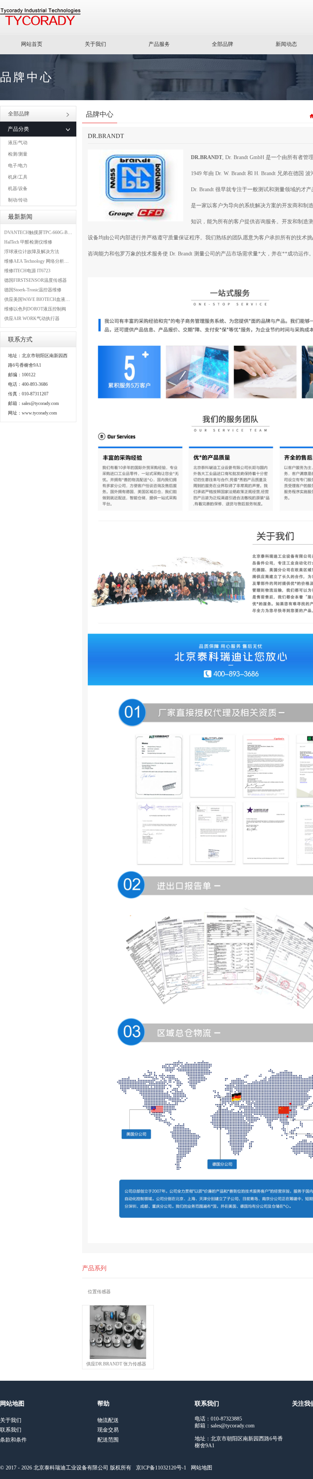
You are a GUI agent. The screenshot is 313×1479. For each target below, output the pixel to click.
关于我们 (95, 44)
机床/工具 (17, 177)
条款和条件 (13, 1440)
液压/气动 (17, 142)
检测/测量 (17, 154)
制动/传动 (17, 200)
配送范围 (108, 1440)
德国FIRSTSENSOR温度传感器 (35, 280)
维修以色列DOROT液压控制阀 (35, 309)
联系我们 (10, 1430)
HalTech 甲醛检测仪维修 (28, 242)
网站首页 (31, 44)
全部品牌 (222, 44)
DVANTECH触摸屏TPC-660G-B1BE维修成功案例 (53, 232)
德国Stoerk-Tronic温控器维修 (32, 290)
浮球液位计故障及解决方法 (31, 251)
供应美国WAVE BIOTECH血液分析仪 (41, 299)
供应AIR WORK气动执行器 (32, 318)
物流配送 (108, 1420)
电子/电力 (17, 165)
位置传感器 (99, 1291)
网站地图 (201, 1468)
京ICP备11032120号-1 (161, 1468)
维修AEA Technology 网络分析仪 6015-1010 (47, 261)
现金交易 (108, 1430)
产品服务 (159, 44)
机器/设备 (17, 188)
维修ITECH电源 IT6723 (27, 270)
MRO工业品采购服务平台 (40, 17)
